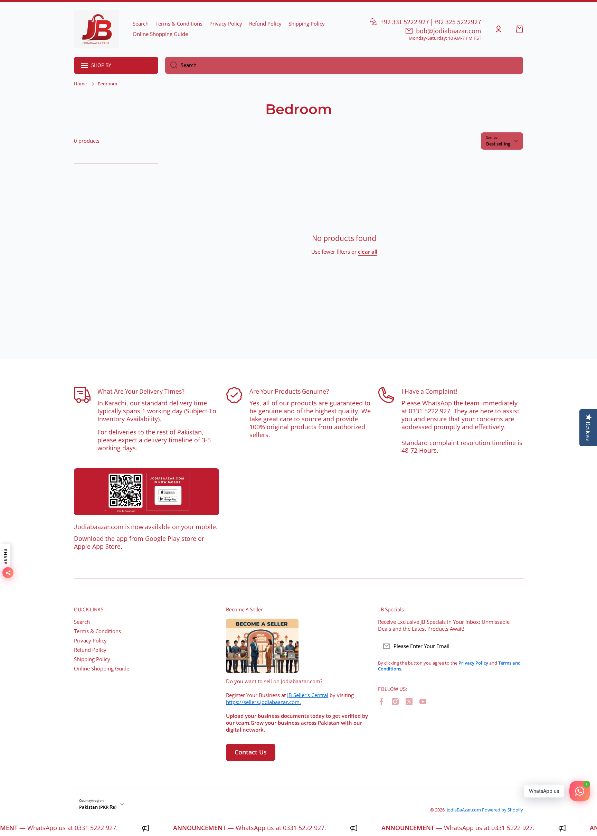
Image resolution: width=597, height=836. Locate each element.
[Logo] (96, 29)
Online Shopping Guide (101, 668)
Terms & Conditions (97, 631)
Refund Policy (90, 650)
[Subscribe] (514, 646)
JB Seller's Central (307, 695)
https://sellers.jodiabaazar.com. (263, 702)
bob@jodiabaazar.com (448, 30)
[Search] (171, 65)
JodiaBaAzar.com (464, 810)
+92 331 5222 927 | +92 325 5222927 (430, 21)
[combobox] (344, 65)
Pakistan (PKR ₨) (97, 807)
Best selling (498, 144)
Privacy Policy (90, 640)
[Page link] (146, 491)
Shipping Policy (92, 659)
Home (80, 84)
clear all (367, 251)
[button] (519, 29)
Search (82, 622)
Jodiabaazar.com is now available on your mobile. (146, 526)
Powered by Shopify (502, 810)
